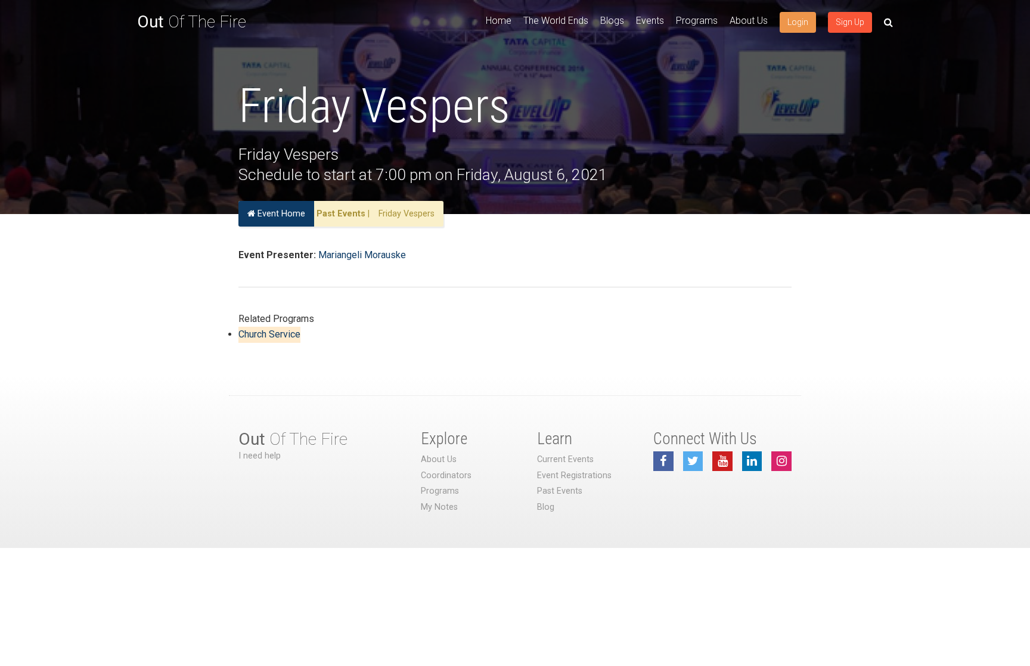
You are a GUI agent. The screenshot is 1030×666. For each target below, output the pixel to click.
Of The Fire (191, 22)
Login (797, 22)
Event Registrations (574, 475)
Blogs (612, 20)
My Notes (439, 507)
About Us (749, 20)
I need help (259, 456)
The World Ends (555, 20)
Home (498, 20)
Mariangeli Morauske (362, 255)
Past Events (341, 214)
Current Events (565, 459)
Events (650, 20)
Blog (545, 507)
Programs (697, 20)
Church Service (269, 334)
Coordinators (446, 475)
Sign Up (850, 22)
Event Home (280, 214)
